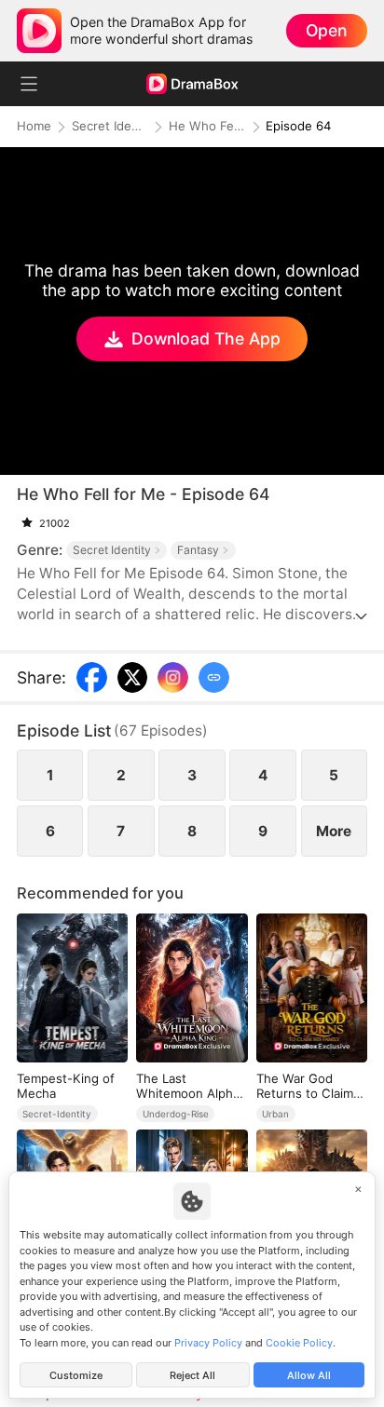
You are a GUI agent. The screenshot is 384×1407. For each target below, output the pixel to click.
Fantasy (198, 550)
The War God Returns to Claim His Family (304, 1086)
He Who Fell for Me (207, 126)
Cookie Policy (299, 1342)
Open (326, 30)
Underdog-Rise (176, 1113)
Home (34, 126)
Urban (275, 1113)
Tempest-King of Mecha (66, 1086)
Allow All (309, 1375)
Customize (76, 1375)
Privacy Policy (208, 1342)
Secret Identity (110, 126)
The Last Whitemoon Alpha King (188, 1086)
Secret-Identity (56, 1113)
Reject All (192, 1375)
